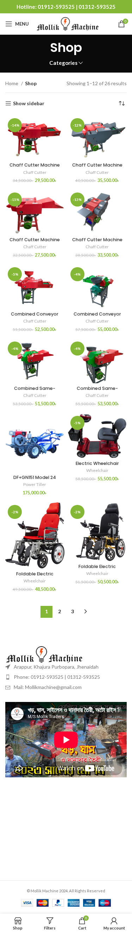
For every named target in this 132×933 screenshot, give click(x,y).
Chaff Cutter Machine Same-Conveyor (35, 242)
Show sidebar (28, 103)
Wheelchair (97, 470)
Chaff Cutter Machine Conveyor (35, 167)
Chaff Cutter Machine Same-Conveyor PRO (97, 242)
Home (12, 83)
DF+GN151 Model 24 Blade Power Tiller (34, 480)
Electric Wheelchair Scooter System (97, 466)
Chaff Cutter (34, 172)
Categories (63, 63)
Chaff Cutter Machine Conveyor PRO (97, 167)
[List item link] (66, 677)
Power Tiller (34, 484)
